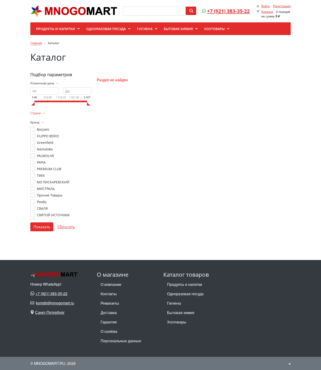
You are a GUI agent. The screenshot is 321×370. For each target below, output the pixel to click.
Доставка (109, 312)
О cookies (109, 331)
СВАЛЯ (42, 208)
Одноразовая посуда (185, 293)
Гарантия (109, 322)
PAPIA (41, 162)
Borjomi (43, 129)
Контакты (109, 293)
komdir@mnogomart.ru (55, 303)
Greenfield (45, 142)
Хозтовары (176, 322)
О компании (111, 284)
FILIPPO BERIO (48, 136)
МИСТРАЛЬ (46, 188)
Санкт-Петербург (50, 312)
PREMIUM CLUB (49, 169)
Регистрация (282, 6)
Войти (265, 6)
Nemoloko (45, 149)
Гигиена (174, 303)
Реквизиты (110, 303)
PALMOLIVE (45, 156)
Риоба (42, 202)
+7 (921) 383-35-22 (228, 11)
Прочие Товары (49, 195)
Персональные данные (121, 340)
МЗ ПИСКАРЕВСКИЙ (53, 182)
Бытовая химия (180, 312)
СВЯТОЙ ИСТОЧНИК (53, 215)
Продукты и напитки (184, 284)
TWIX (41, 175)
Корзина (267, 11)
